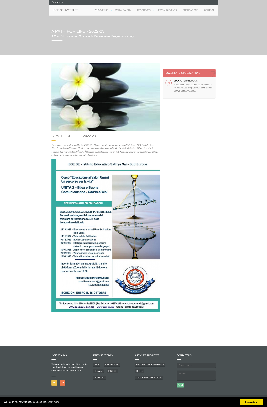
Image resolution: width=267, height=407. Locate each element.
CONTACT (209, 10)
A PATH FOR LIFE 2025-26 (148, 377)
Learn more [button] (53, 402)
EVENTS (59, 2)
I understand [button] (251, 402)
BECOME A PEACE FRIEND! (150, 364)
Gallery (139, 371)
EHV (97, 364)
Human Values (111, 364)
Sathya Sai (99, 377)
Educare (98, 371)
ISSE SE (112, 371)
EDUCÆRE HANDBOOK (185, 81)
